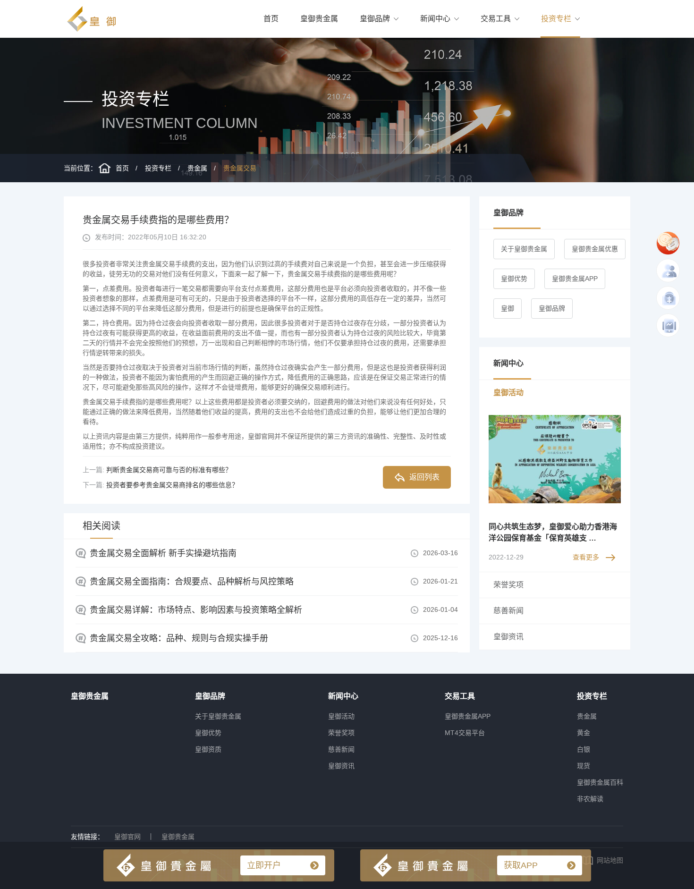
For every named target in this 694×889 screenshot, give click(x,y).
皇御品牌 (375, 19)
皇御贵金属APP (575, 278)
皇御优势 (514, 278)
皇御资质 (208, 749)
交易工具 (496, 19)
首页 (271, 19)
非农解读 (590, 799)
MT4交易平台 (465, 733)
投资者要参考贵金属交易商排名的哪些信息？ (172, 485)
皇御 (507, 308)
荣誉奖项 (341, 733)
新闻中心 (435, 19)
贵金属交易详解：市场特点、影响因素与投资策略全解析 (196, 610)
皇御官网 (127, 836)
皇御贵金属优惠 (595, 249)
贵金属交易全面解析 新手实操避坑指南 (163, 553)
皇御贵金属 (319, 19)
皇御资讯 (341, 766)
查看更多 (586, 557)
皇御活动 (341, 716)
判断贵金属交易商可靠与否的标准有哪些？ (169, 470)
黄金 (583, 733)
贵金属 (197, 168)
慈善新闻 (341, 749)
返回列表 (424, 477)
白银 (583, 749)
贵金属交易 (239, 168)
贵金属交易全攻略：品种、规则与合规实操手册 (179, 638)
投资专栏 (556, 19)
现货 (583, 766)
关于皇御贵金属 (524, 249)
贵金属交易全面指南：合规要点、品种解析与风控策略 (192, 581)
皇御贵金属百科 (600, 782)
